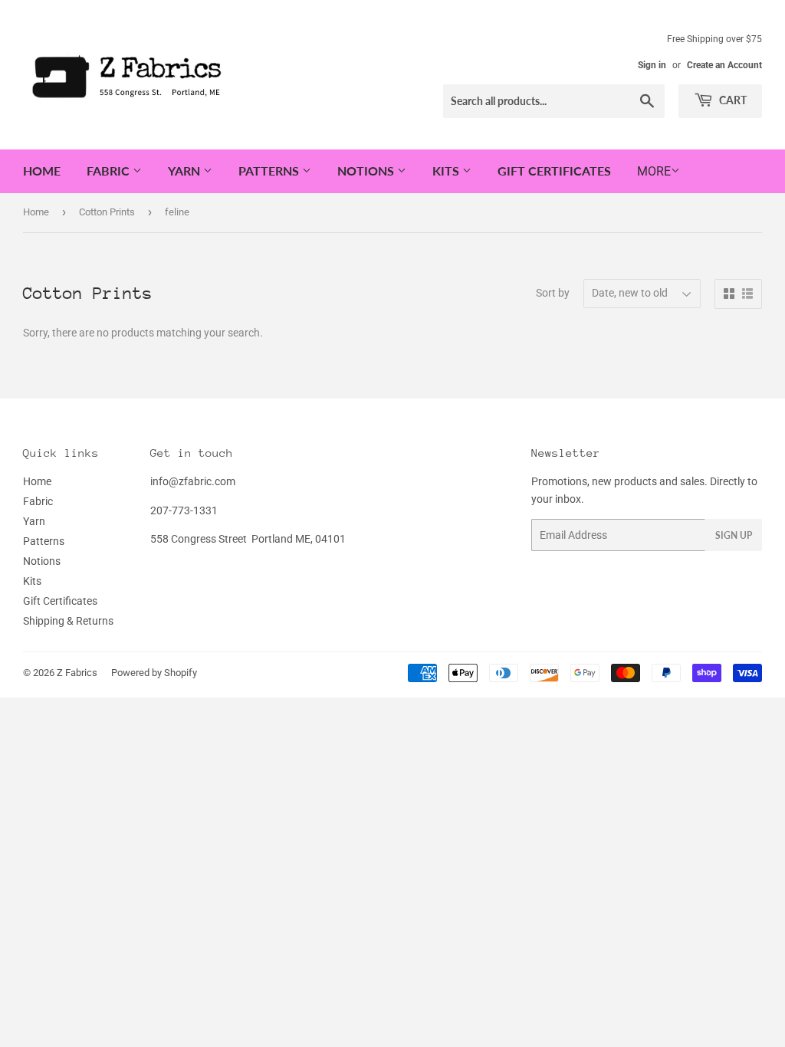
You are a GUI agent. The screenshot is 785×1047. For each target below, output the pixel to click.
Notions (367, 170)
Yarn (185, 170)
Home (42, 170)
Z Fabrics (77, 672)
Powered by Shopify (154, 672)
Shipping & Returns (68, 621)
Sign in (652, 65)
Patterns (270, 170)
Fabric (110, 170)
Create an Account (724, 65)
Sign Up (733, 535)
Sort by (553, 293)
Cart (732, 100)
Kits (447, 170)
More (654, 171)
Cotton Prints (107, 212)
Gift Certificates (554, 170)
